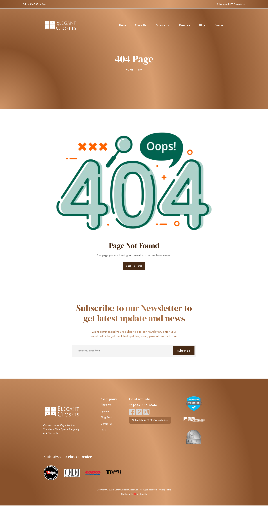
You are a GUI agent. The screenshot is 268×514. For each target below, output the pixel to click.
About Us (140, 25)
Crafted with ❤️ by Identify (134, 494)
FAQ (103, 430)
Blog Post (106, 417)
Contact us (106, 424)
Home (123, 25)
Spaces (160, 25)
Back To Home (134, 266)
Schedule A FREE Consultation (231, 4)
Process (184, 25)
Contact (219, 25)
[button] (162, 25)
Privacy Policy (165, 489)
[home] (60, 25)
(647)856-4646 (38, 4)
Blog (202, 25)
